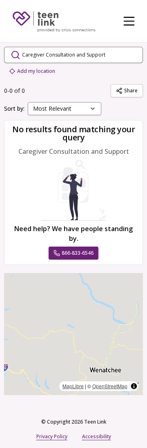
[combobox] (64, 108)
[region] (73, 334)
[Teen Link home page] (53, 21)
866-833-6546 (78, 252)
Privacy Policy (51, 436)
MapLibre (73, 385)
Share (131, 90)
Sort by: (14, 108)
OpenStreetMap (109, 385)
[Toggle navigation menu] (129, 21)
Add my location (36, 71)
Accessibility (96, 436)
